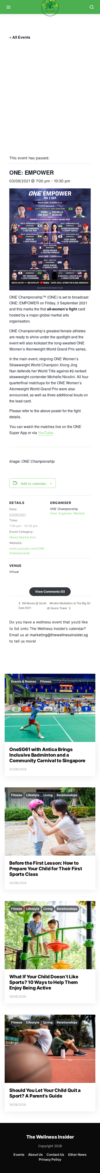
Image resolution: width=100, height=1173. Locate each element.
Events (18, 1154)
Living (48, 795)
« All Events (19, 37)
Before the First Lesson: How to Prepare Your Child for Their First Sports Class (45, 868)
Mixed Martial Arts (22, 537)
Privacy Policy (50, 1159)
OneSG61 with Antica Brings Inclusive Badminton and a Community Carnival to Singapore (47, 755)
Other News (77, 1154)
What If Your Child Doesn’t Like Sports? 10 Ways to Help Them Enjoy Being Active (43, 982)
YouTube (45, 432)
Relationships (67, 795)
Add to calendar (33, 483)
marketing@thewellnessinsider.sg (59, 634)
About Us (35, 1154)
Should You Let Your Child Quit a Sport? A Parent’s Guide (45, 1093)
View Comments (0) (50, 591)
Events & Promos (23, 681)
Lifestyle (32, 795)
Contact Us (55, 1154)
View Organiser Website (67, 513)
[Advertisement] (50, 96)
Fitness (45, 681)
